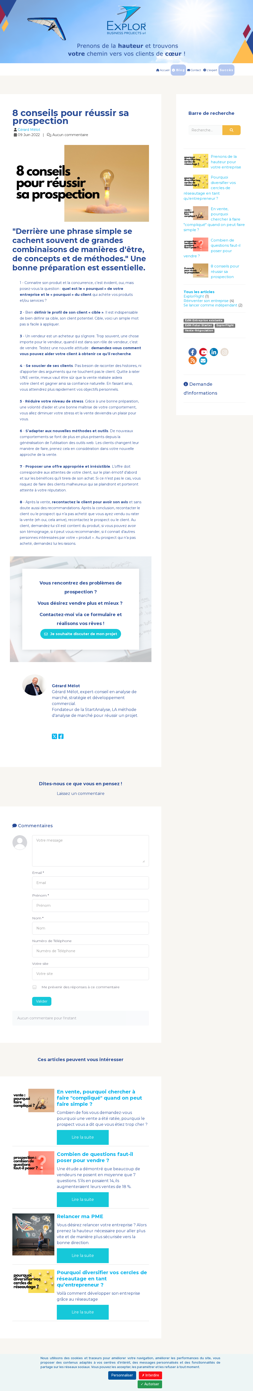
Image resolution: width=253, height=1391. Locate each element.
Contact (195, 70)
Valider (41, 1001)
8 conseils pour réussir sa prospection (225, 271)
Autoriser (151, 1384)
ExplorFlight (194, 296)
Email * (38, 872)
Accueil (164, 70)
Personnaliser (122, 1375)
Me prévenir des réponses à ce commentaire (80, 987)
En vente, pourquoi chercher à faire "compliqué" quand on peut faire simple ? (99, 1098)
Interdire (152, 1375)
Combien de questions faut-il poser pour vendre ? (95, 1157)
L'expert (211, 70)
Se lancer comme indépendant (210, 305)
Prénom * (40, 895)
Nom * (37, 918)
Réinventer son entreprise (206, 301)
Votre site (40, 963)
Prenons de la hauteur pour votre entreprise (226, 161)
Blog (180, 70)
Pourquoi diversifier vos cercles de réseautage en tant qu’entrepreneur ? (102, 1279)
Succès (226, 70)
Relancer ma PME (80, 1216)
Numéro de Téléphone (52, 941)
